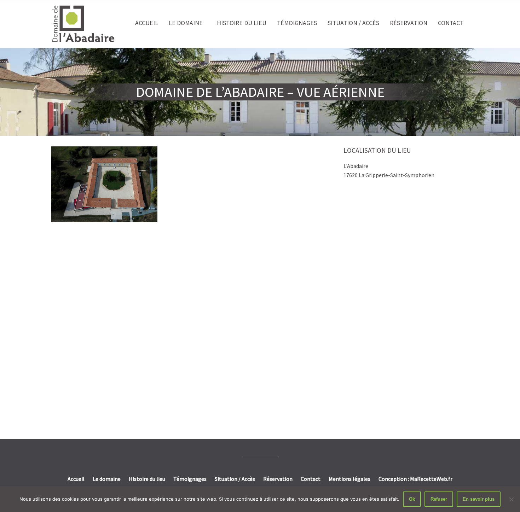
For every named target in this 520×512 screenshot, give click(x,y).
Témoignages (297, 23)
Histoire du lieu (241, 23)
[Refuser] (511, 499)
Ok (412, 499)
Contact (450, 23)
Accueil (146, 23)
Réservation (408, 23)
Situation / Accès (353, 23)
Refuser (439, 499)
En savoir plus (479, 499)
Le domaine (186, 23)
